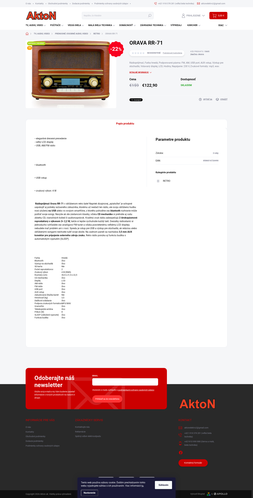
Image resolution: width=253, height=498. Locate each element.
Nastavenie (89, 492)
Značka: (197, 54)
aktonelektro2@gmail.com (196, 428)
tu (142, 485)
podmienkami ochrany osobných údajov (136, 390)
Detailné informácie (139, 72)
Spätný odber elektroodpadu (88, 436)
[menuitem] (36, 25)
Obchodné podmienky (58, 3)
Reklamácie (80, 431)
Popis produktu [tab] (125, 123)
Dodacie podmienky (81, 3)
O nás (28, 3)
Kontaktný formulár (193, 463)
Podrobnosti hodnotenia (172, 53)
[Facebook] (180, 452)
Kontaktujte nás (82, 427)
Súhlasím (163, 485)
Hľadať (150, 15)
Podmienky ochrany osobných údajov (111, 3)
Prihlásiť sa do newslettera (107, 399)
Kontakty (39, 3)
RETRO (166, 181)
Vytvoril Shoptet (197, 494)
